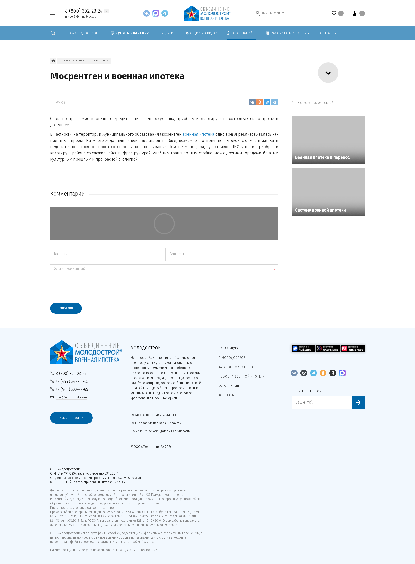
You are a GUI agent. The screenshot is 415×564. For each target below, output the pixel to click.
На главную (228, 348)
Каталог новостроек (235, 367)
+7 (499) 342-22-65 (72, 381)
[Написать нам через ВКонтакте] (147, 13)
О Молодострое (231, 358)
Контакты (226, 395)
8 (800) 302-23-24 (84, 10)
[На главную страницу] (207, 13)
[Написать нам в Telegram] (164, 13)
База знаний (228, 386)
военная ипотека (198, 134)
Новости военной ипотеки (241, 376)
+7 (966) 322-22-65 (72, 389)
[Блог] (53, 61)
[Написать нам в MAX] (156, 13)
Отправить (66, 308)
